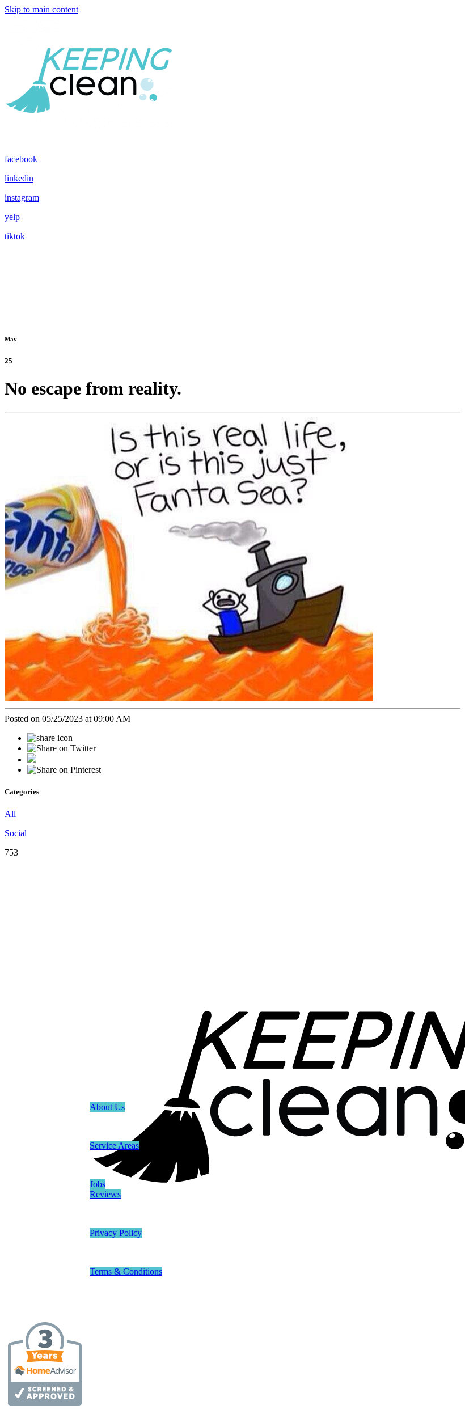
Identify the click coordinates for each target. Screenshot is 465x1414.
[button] (107, 1107)
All (10, 814)
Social (16, 833)
